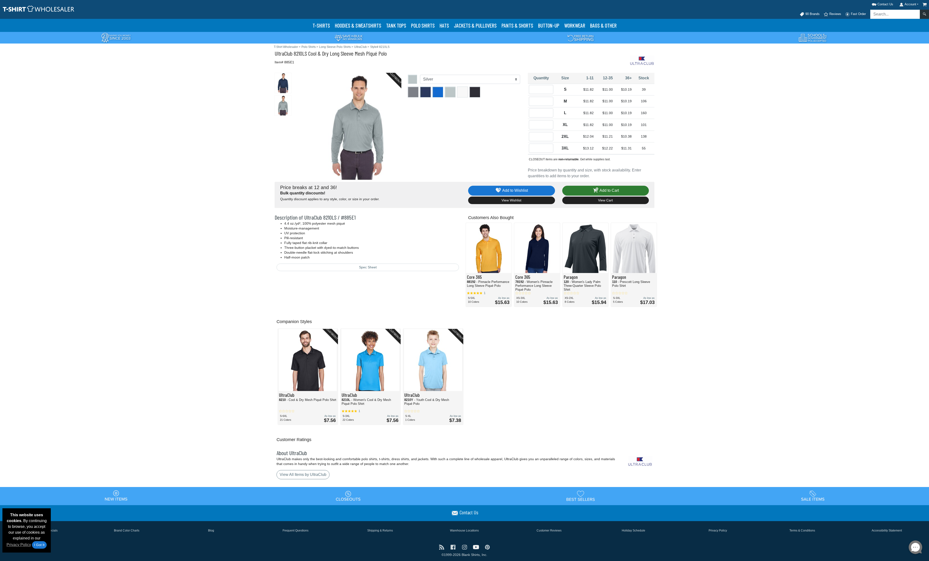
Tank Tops (396, 25)
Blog (211, 530)
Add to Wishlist (515, 190)
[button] (876, 3)
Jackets (475, 25)
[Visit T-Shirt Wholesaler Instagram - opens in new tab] (465, 547)
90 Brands (812, 14)
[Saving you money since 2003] (116, 37)
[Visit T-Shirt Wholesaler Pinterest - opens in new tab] (487, 547)
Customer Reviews (549, 530)
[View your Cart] (924, 4)
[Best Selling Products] (580, 496)
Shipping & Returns (380, 530)
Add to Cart (609, 190)
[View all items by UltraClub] (642, 60)
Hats (444, 25)
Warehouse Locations (464, 530)
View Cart (605, 200)
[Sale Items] (813, 496)
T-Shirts (321, 25)
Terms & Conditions (802, 530)
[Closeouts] (348, 496)
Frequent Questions (295, 530)
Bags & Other (603, 25)
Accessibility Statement (887, 530)
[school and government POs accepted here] (812, 38)
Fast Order (858, 14)
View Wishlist (511, 200)
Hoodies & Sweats (358, 25)
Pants (517, 25)
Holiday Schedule (633, 530)
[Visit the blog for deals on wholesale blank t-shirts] (442, 547)
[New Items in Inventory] (116, 496)
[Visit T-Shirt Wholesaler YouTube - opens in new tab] (476, 547)
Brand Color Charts (126, 530)
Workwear (574, 25)
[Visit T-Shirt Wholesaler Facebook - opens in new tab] (453, 547)
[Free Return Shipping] (580, 37)
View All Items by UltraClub (303, 474)
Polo (423, 25)
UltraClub (283, 53)
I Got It (39, 545)
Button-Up (548, 25)
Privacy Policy (19, 545)
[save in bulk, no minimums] (348, 37)
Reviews (834, 14)
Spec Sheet (368, 267)
